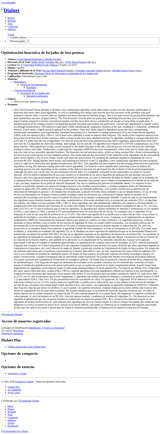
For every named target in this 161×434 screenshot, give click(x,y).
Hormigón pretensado (37, 96)
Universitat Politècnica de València (40, 65)
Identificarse (35, 327)
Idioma (13, 41)
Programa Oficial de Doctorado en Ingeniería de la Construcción (66, 73)
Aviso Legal (14, 392)
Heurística (31, 87)
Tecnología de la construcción (35, 93)
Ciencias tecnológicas (24, 90)
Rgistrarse (13, 426)
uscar (11, 18)
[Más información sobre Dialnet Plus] (27, 346)
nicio (10, 406)
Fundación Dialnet (24, 381)
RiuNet (44, 101)
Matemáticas (20, 82)
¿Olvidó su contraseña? (53, 327)
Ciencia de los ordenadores (33, 84)
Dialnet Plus (14, 387)
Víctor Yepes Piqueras (76, 62)
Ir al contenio (8, 2)
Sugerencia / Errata (17, 373)
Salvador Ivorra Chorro (123, 70)
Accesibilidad (14, 389)
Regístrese (18, 330)
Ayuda (11, 34)
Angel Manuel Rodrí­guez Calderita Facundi (39, 59)
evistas (12, 20)
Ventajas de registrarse (12, 333)
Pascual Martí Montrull (53, 70)
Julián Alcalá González (42, 62)
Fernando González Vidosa (88, 70)
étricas (12, 29)
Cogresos (13, 26)
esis (10, 23)
